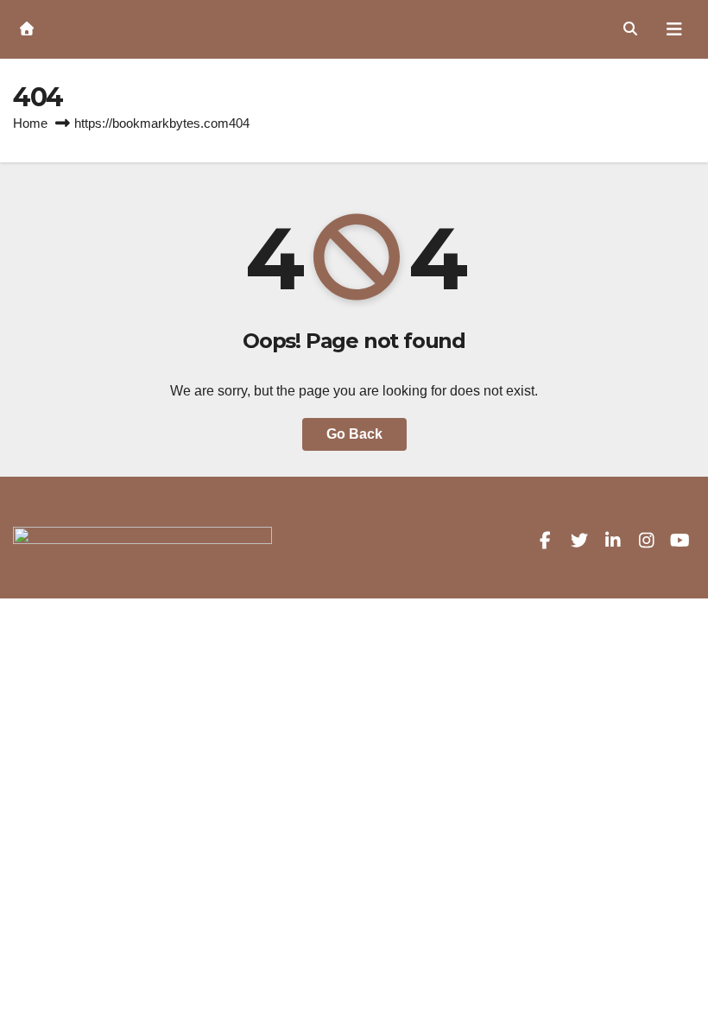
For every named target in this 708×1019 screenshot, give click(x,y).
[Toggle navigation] (674, 29)
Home (30, 123)
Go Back (354, 434)
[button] (630, 29)
